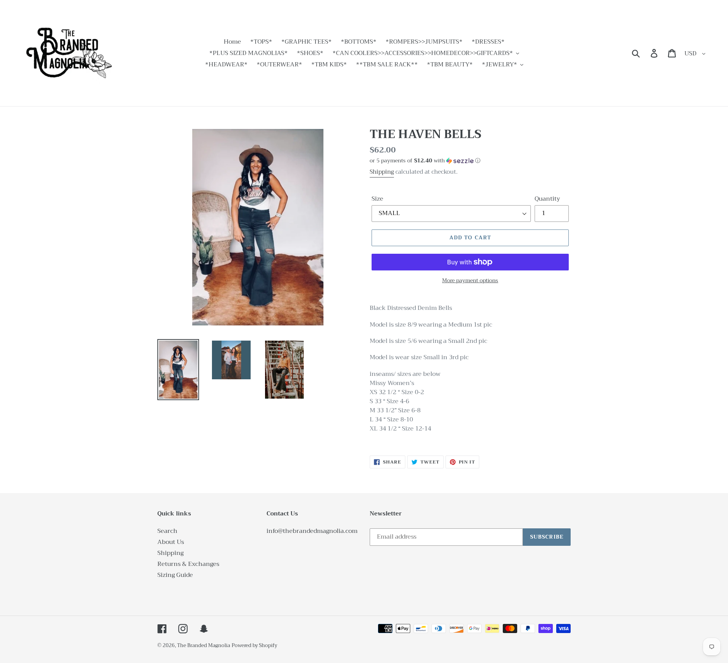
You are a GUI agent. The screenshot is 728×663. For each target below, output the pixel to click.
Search (167, 531)
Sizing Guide (175, 575)
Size (377, 198)
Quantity (547, 198)
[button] (470, 160)
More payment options (470, 280)
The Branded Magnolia (203, 645)
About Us (170, 542)
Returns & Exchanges (188, 564)
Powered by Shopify (254, 645)
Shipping (382, 172)
